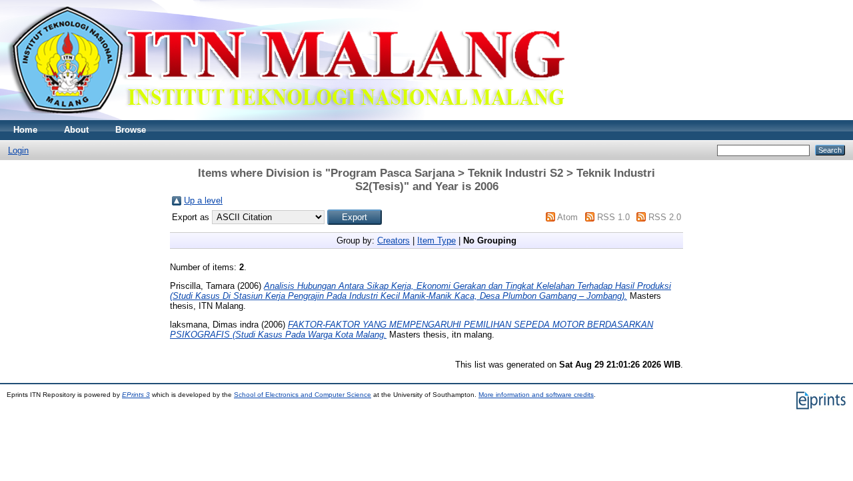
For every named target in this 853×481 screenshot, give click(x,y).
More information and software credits (536, 394)
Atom (567, 217)
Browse (130, 130)
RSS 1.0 (613, 217)
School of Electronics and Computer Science (302, 394)
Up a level (203, 200)
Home (25, 130)
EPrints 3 (136, 394)
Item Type (436, 240)
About (76, 130)
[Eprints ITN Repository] (285, 117)
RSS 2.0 (664, 217)
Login (18, 150)
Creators (393, 240)
